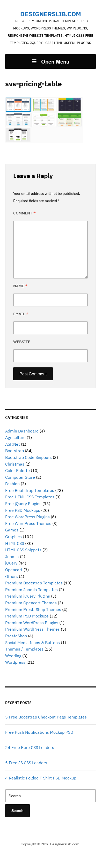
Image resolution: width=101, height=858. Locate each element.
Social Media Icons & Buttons (32, 642)
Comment (24, 213)
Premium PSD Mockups (27, 616)
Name (20, 285)
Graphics (13, 536)
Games (11, 529)
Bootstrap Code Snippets (28, 457)
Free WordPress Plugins (27, 516)
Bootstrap (14, 450)
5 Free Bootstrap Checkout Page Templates (46, 717)
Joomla (12, 556)
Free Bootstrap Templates (29, 490)
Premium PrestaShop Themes (33, 609)
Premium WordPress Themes (32, 629)
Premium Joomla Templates (31, 589)
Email (20, 313)
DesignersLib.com (50, 14)
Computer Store (20, 477)
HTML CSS (14, 543)
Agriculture (15, 437)
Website (21, 341)
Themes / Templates (24, 649)
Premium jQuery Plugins (27, 596)
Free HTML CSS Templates (29, 496)
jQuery (11, 563)
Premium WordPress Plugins (31, 622)
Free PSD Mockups (22, 510)
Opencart (14, 569)
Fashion (12, 483)
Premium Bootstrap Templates (34, 582)
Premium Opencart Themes (31, 602)
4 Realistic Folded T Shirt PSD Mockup (40, 777)
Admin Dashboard (22, 431)
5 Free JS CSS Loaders (26, 762)
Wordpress (15, 662)
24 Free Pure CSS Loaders (29, 747)
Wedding (13, 655)
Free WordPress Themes (28, 523)
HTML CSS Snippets (23, 549)
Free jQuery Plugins (23, 503)
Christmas (14, 464)
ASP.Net (12, 444)
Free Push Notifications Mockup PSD (39, 732)
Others (11, 576)
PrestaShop (16, 635)
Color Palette (17, 470)
